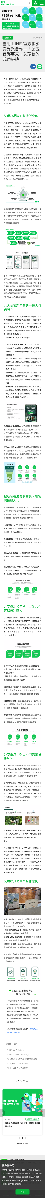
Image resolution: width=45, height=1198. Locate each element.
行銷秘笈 (24, 1068)
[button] (19, 1138)
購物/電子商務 (22, 1063)
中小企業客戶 (13, 1068)
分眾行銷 (20, 1059)
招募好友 (25, 1054)
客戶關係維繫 (31, 1059)
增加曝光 (11, 1059)
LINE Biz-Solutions (16, 1050)
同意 (22, 1191)
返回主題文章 (22, 1143)
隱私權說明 (17, 1184)
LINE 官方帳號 (14, 1054)
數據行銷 (11, 1063)
